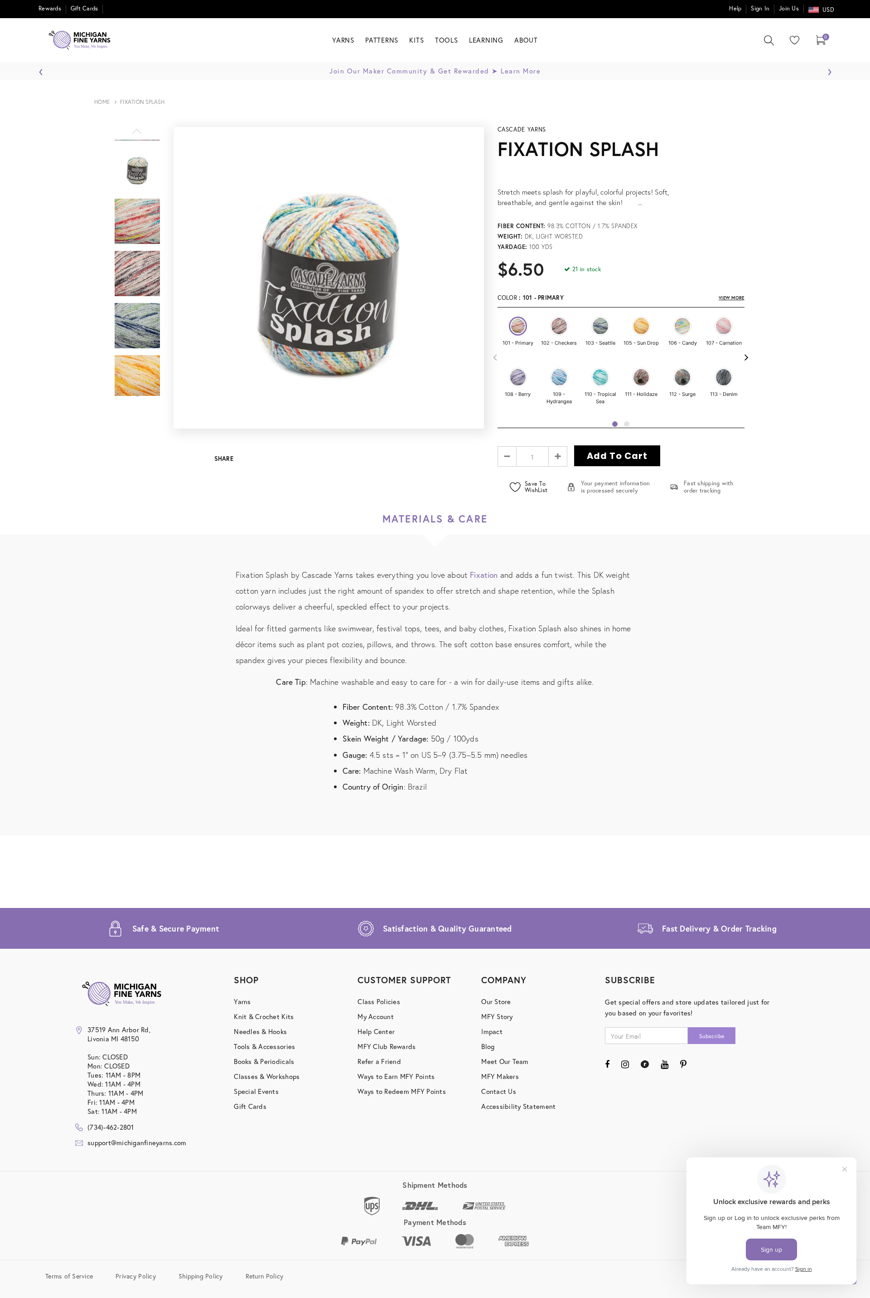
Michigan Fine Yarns (772, 277)
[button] (518, 326)
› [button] (829, 69)
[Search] (769, 40)
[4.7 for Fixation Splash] (621, 170)
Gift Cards (84, 8)
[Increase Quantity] (557, 456)
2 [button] (626, 424)
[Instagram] (625, 1064)
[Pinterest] (683, 1064)
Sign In (760, 8)
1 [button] (615, 424)
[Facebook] (607, 1064)
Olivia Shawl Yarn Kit (771, 292)
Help (735, 8)
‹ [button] (41, 69)
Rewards (50, 8)
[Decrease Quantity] (507, 456)
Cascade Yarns (522, 129)
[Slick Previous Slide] (137, 136)
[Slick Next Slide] (137, 399)
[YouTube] (664, 1064)
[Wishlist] (792, 40)
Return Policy (264, 1275)
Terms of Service (69, 1275)
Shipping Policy (201, 1275)
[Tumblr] (644, 1064)
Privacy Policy (136, 1275)
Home (102, 101)
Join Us (789, 8)
